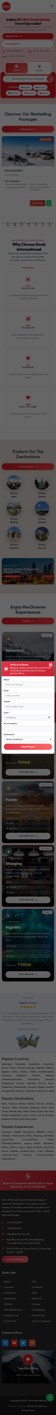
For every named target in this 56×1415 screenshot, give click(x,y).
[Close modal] (51, 665)
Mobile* (7, 701)
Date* (6, 713)
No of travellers (10, 723)
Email (6, 690)
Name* (7, 680)
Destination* (9, 734)
